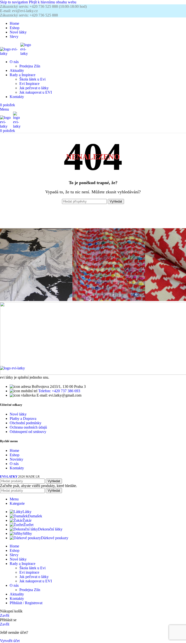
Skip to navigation (14, 2)
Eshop (14, 455)
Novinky (16, 459)
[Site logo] (10, 53)
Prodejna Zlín (29, 66)
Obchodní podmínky (25, 423)
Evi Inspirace (29, 83)
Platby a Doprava (23, 418)
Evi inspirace (29, 572)
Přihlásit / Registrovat (26, 603)
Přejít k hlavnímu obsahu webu (52, 2)
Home (14, 450)
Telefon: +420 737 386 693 (59, 391)
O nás (14, 464)
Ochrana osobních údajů (28, 427)
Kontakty (17, 468)
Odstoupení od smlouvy (28, 432)
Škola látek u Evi (32, 79)
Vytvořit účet (10, 641)
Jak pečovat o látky (34, 88)
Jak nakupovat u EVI (35, 92)
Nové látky (18, 414)
